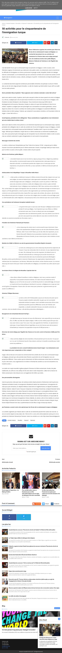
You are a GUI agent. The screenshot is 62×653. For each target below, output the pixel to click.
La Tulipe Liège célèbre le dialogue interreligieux (22, 538)
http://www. (46, 416)
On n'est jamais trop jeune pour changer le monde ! (19, 630)
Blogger (38, 503)
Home (3, 23)
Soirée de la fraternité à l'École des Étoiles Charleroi (23, 554)
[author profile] (3, 38)
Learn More (28, 8)
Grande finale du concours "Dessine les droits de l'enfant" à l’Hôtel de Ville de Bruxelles (32, 530)
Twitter (36, 42)
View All (57, 608)
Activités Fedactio (10, 23)
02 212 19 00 (5, 648)
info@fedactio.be (6, 646)
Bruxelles (18, 23)
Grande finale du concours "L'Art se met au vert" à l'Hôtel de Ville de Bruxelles (29, 563)
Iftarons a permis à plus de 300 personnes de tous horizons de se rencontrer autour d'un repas (34, 588)
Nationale (30, 23)
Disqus (47, 503)
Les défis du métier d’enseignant (17, 596)
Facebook (19, 42)
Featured (24, 23)
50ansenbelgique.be (54, 416)
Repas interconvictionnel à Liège (17, 571)
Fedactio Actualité (23, 651)
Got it (36, 8)
